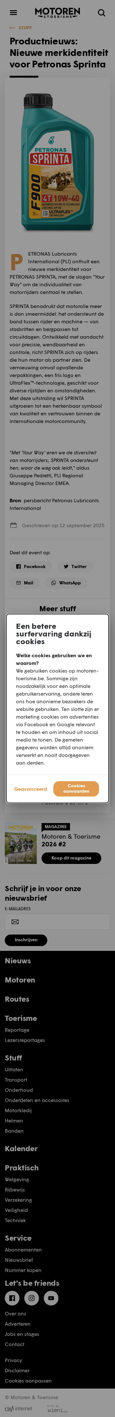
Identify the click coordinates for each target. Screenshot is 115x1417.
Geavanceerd (30, 789)
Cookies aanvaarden (76, 788)
